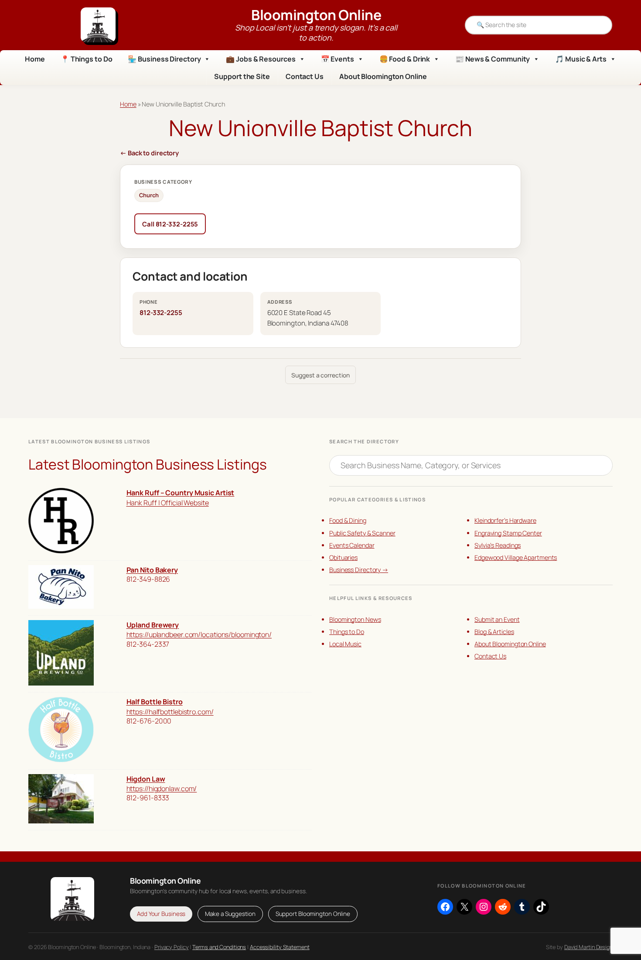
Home (35, 59)
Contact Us (305, 76)
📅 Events (337, 59)
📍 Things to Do (87, 59)
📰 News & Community (492, 59)
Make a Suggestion (230, 914)
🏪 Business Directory (164, 59)
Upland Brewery (152, 625)
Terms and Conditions (219, 947)
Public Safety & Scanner (362, 533)
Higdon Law (145, 779)
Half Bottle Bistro (154, 701)
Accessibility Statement (280, 947)
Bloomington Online (316, 14)
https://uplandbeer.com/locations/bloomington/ (199, 634)
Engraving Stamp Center (508, 533)
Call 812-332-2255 (170, 223)
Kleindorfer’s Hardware (505, 520)
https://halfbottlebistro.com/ (170, 712)
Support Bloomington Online (313, 914)
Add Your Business (161, 914)
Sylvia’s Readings (497, 545)
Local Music (345, 644)
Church (148, 195)
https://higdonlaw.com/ (161, 788)
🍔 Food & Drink (404, 59)
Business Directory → (358, 570)
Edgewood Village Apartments (515, 557)
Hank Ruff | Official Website (167, 502)
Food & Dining (347, 520)
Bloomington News (355, 619)
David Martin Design (588, 947)
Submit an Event (497, 619)
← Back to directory (149, 152)
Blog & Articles (494, 631)
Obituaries (343, 557)
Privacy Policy (171, 947)
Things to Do (346, 631)
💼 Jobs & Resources (260, 59)
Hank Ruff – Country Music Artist (180, 492)
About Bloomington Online (383, 76)
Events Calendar (352, 545)
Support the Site (241, 76)
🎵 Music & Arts (581, 59)
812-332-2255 (161, 312)
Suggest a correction (320, 375)
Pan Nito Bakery (152, 570)
